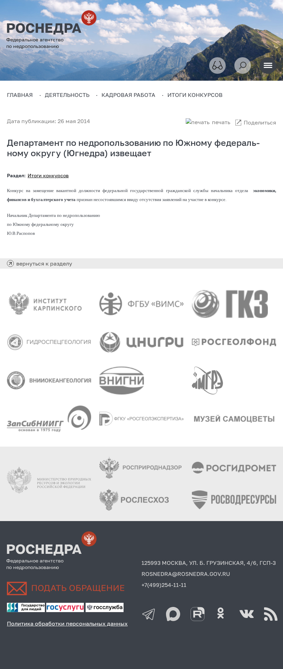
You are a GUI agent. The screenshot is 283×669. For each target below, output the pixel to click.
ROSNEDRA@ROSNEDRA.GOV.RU (186, 573)
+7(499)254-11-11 (164, 584)
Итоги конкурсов (48, 175)
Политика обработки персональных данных (67, 623)
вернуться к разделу (44, 263)
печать (221, 122)
